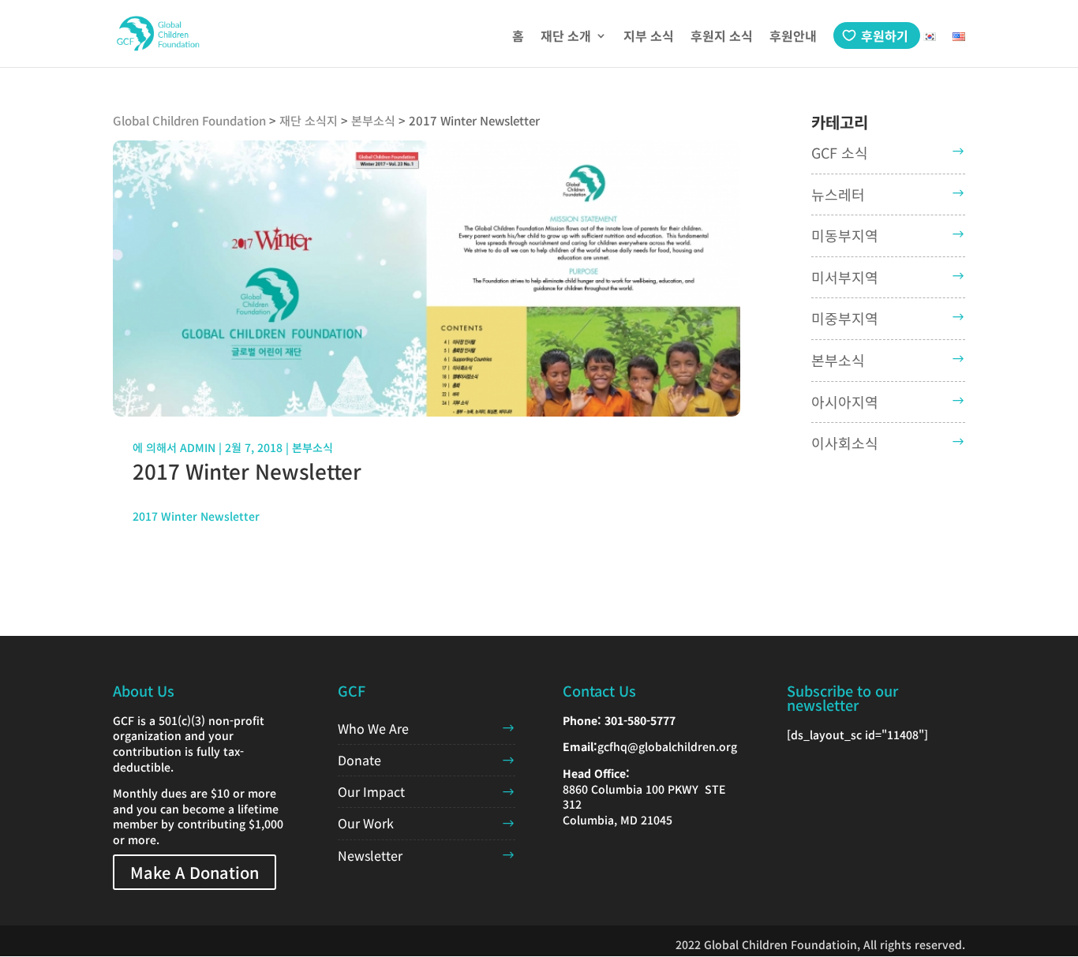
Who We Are (373, 728)
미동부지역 (844, 235)
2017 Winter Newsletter (196, 516)
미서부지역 (844, 277)
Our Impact (371, 791)
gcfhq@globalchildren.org (667, 746)
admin (197, 447)
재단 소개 (566, 37)
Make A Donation (194, 872)
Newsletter (370, 855)
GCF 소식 (839, 152)
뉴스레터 (838, 194)
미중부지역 (844, 318)
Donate (359, 759)
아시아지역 (844, 401)
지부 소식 (648, 37)
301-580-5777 (640, 720)
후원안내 (793, 37)
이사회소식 (844, 442)
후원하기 (884, 35)
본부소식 (312, 447)
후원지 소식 (722, 37)
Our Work (366, 822)
